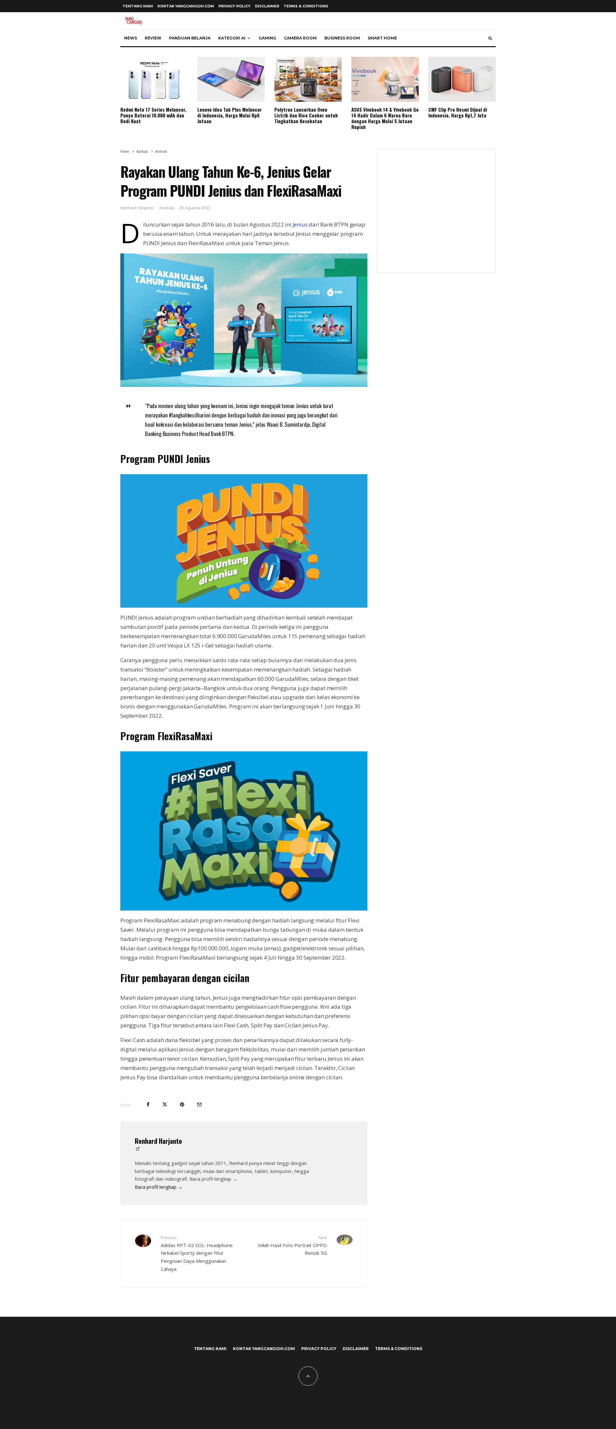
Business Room (342, 38)
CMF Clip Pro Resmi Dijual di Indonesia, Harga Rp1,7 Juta (457, 112)
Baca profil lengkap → (159, 1187)
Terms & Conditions (306, 6)
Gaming (267, 38)
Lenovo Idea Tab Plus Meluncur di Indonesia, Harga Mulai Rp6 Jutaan (229, 115)
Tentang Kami (138, 6)
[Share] (148, 1104)
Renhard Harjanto (137, 207)
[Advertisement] (436, 215)
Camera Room (300, 38)
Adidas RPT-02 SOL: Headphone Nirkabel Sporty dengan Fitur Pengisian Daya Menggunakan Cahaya (197, 1253)
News (130, 38)
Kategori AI (231, 38)
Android (166, 207)
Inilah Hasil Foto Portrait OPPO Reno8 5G (292, 1245)
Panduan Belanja (189, 38)
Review (153, 38)
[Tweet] (164, 1104)
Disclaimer (267, 6)
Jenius (300, 224)
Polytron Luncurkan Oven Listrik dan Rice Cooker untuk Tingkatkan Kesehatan (306, 115)
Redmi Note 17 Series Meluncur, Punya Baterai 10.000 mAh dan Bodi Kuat (153, 115)
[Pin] (182, 1104)
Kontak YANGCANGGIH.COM (186, 6)
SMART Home (382, 38)
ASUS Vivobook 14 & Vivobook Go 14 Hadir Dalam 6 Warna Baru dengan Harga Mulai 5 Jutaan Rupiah (385, 118)
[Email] (199, 1104)
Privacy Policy (234, 6)
